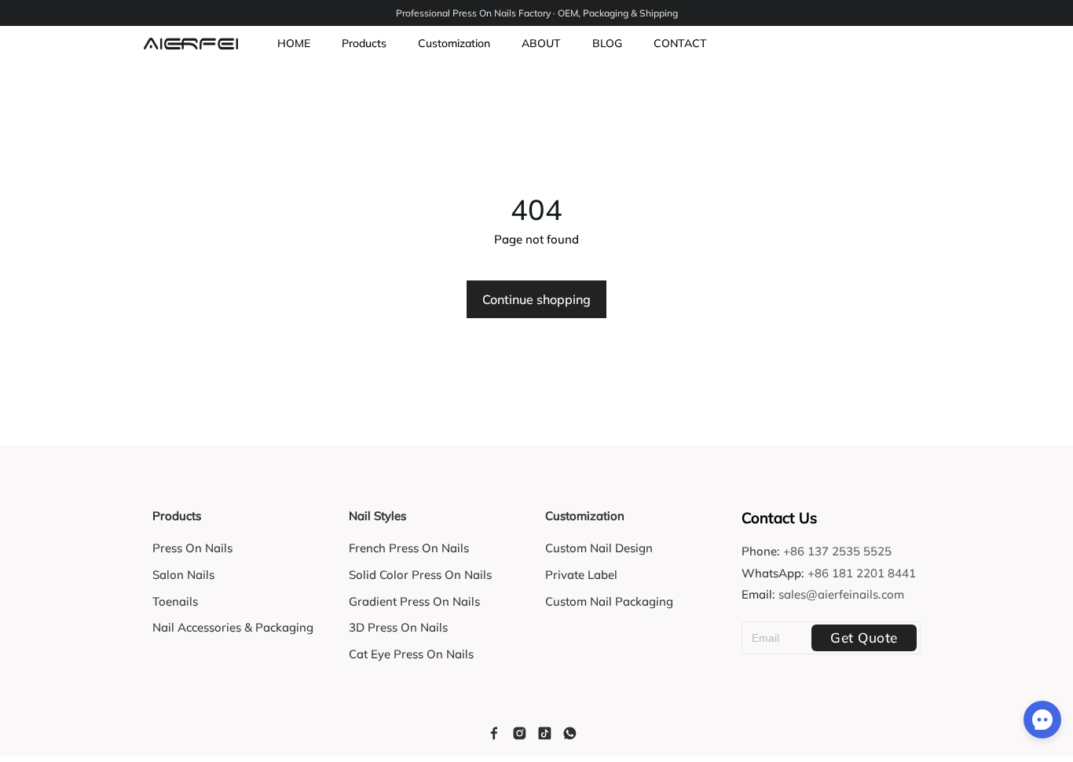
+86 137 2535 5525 (837, 551)
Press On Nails (192, 547)
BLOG (607, 43)
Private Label (581, 574)
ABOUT (541, 43)
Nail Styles (377, 515)
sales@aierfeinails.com (841, 594)
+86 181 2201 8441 (861, 573)
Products (364, 43)
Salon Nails (183, 574)
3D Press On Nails (398, 627)
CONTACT (680, 43)
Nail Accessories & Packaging (232, 627)
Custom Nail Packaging (609, 601)
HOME (293, 43)
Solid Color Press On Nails (420, 574)
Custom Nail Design (599, 547)
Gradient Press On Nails (414, 601)
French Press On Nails (409, 547)
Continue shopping (536, 299)
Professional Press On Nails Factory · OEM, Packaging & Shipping (537, 13)
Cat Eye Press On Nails (411, 654)
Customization (454, 43)
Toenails (175, 601)
